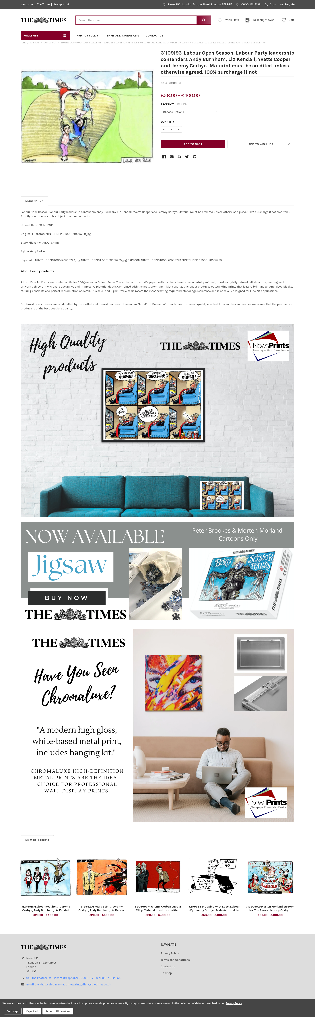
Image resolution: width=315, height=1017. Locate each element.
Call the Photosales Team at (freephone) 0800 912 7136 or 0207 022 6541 (74, 978)
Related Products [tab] (37, 839)
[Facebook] (164, 156)
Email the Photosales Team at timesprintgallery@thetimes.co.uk (68, 984)
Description (34, 201)
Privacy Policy (88, 35)
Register (290, 4)
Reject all (32, 1011)
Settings (12, 1011)
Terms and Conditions (122, 35)
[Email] (171, 156)
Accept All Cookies (57, 1011)
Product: (174, 104)
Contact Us (154, 35)
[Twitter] (187, 156)
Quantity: (168, 122)
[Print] (179, 156)
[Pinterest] (194, 156)
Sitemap (166, 973)
